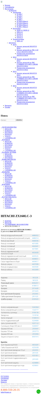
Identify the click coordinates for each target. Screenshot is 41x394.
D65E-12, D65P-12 (23, 30)
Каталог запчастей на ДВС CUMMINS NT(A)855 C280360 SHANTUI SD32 (27, 93)
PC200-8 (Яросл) (22, 21)
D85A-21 (20, 32)
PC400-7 (19, 19)
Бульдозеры (17, 28)
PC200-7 (19, 14)
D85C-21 (20, 41)
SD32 (14, 86)
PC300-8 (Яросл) (22, 25)
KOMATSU (13, 10)
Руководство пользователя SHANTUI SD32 (26, 103)
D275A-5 (20, 36)
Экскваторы (17, 12)
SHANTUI (12, 43)
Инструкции (9, 9)
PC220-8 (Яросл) (22, 23)
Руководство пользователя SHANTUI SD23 (26, 83)
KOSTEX (8, 221)
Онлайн (7, 107)
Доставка (4, 380)
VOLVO (7, 136)
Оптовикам (5, 378)
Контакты (8, 105)
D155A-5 (20, 34)
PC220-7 (19, 16)
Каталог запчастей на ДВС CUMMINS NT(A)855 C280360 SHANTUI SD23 (27, 78)
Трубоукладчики (18, 39)
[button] (39, 392)
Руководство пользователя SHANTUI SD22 (26, 69)
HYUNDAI (8, 132)
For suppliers (5, 376)
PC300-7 (19, 18)
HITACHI (8, 129)
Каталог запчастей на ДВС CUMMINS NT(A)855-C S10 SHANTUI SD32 (26, 98)
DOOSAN (8, 134)
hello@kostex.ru (6, 392)
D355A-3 (20, 37)
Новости (4, 382)
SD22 (14, 57)
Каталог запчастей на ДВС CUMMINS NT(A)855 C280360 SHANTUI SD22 (27, 64)
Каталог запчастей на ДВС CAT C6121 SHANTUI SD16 (27, 51)
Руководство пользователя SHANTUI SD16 (26, 54)
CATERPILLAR (10, 138)
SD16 (14, 44)
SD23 (14, 71)
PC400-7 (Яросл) (22, 27)
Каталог (7, 5)
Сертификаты (9, 7)
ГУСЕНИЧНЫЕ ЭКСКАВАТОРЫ (16, 224)
